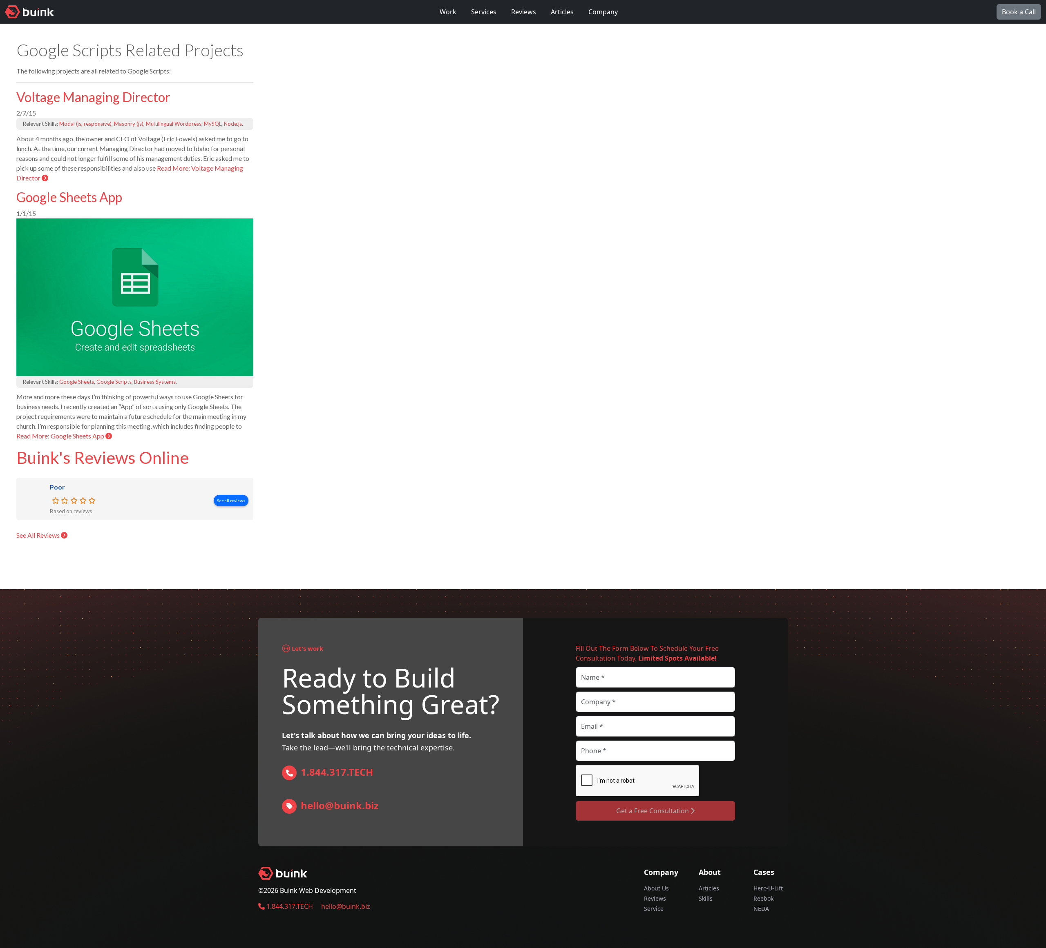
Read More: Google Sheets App (60, 436)
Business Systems (155, 381)
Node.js (233, 123)
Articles (562, 11)
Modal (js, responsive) (85, 123)
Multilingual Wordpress (173, 123)
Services (483, 11)
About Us (656, 888)
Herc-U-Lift (768, 888)
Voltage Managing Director (93, 97)
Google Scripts (114, 381)
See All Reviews (38, 535)
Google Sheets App (69, 197)
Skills (706, 898)
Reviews (523, 11)
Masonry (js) (128, 123)
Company (603, 11)
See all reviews (231, 500)
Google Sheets (76, 381)
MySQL (212, 123)
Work (448, 11)
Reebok (763, 898)
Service (654, 908)
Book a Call (1019, 11)
